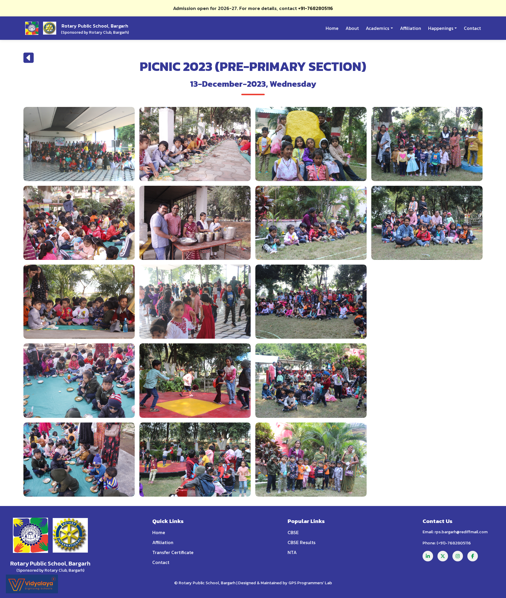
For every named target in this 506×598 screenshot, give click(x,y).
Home (332, 28)
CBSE (293, 532)
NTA (292, 552)
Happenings (440, 28)
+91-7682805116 (315, 8)
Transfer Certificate (173, 552)
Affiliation (410, 28)
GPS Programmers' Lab (310, 583)
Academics (377, 28)
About (352, 28)
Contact (472, 28)
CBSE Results (301, 542)
